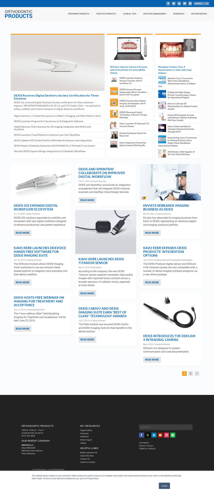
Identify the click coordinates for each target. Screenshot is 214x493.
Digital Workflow (33, 214)
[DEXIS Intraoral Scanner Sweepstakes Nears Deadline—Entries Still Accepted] (114, 91)
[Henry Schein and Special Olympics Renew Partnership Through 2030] (162, 128)
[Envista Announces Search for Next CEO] (114, 135)
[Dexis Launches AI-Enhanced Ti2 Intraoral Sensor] (114, 125)
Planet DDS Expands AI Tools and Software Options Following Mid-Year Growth (182, 118)
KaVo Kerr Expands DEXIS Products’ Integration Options (165, 251)
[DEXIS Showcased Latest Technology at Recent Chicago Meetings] (114, 114)
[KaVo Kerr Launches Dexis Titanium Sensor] (105, 232)
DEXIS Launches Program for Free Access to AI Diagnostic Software (48, 121)
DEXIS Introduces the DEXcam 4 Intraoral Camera (169, 338)
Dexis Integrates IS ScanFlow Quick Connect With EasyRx (133, 144)
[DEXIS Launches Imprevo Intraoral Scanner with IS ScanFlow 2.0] (114, 80)
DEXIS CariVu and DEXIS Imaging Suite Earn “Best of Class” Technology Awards (102, 312)
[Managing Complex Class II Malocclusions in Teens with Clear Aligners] (178, 48)
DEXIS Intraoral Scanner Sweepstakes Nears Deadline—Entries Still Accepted (134, 92)
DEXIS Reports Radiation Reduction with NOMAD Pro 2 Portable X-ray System (54, 145)
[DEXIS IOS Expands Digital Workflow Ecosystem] (41, 182)
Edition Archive (199, 14)
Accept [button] (164, 485)
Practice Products (106, 14)
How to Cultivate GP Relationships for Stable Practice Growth (183, 106)
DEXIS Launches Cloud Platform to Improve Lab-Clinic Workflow (47, 134)
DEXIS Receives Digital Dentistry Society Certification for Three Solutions (56, 97)
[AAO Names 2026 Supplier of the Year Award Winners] (162, 153)
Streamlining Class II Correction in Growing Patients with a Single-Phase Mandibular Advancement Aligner (177, 141)
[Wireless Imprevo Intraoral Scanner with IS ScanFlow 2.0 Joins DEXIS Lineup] (130, 48)
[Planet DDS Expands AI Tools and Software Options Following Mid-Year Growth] (162, 117)
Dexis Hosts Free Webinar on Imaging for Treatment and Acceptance (39, 301)
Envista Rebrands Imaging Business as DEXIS (166, 207)
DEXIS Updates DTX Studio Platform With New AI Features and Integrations (53, 140)
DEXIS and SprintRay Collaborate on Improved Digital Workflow (101, 172)
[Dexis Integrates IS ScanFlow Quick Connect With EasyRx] (114, 144)
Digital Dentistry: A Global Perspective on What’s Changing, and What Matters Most (57, 115)
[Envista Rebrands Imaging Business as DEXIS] (170, 182)
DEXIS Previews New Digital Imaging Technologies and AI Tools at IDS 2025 (133, 103)
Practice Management (154, 14)
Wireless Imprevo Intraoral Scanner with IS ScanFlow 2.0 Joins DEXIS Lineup (129, 69)
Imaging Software (33, 260)
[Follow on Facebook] (141, 435)
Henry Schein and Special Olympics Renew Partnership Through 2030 (181, 129)
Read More (22, 232)
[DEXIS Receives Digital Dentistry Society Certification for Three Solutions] (57, 63)
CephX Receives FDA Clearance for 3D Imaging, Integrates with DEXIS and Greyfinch (52, 128)
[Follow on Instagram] (166, 435)
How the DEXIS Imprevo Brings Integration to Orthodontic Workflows (50, 151)
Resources (178, 14)
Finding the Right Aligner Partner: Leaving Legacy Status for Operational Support (182, 95)
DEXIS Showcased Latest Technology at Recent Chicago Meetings (133, 115)
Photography (175, 260)
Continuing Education (35, 310)
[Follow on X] (147, 435)
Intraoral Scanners (98, 181)
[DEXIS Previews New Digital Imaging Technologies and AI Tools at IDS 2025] (114, 102)
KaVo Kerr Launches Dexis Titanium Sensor (101, 261)
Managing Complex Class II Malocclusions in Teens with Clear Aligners (175, 70)
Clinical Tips (129, 14)
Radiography (96, 267)
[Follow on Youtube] (160, 435)
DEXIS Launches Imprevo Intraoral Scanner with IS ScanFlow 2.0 (131, 81)
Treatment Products (78, 14)
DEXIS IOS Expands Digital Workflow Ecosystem (36, 207)
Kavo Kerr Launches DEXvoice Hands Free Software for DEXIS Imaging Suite (40, 251)
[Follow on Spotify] (172, 435)
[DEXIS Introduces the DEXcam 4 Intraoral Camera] (170, 311)
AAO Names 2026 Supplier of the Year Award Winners (181, 153)
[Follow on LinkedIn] (154, 435)
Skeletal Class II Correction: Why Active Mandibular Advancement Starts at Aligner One (177, 82)
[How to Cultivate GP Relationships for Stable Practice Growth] (162, 105)
